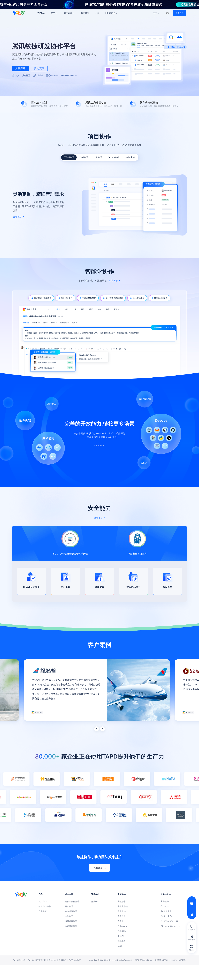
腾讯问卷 (122, 931)
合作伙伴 (165, 906)
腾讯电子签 (123, 906)
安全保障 (42, 911)
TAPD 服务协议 (19, 960)
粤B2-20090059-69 (143, 960)
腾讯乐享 (122, 901)
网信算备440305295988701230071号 (170, 960)
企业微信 (122, 911)
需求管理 (69, 906)
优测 (120, 946)
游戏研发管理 (71, 926)
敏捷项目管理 (71, 911)
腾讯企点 (122, 916)
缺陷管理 (69, 916)
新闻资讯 (167, 911)
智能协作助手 (44, 906)
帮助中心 (167, 916)
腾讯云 (121, 921)
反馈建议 (62, 960)
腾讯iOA (121, 941)
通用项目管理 (71, 921)
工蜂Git (121, 936)
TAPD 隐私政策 (75, 960)
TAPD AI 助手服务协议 (37, 960)
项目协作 (42, 901)
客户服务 (165, 901)
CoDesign (122, 926)
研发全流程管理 (72, 901)
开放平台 (95, 901)
